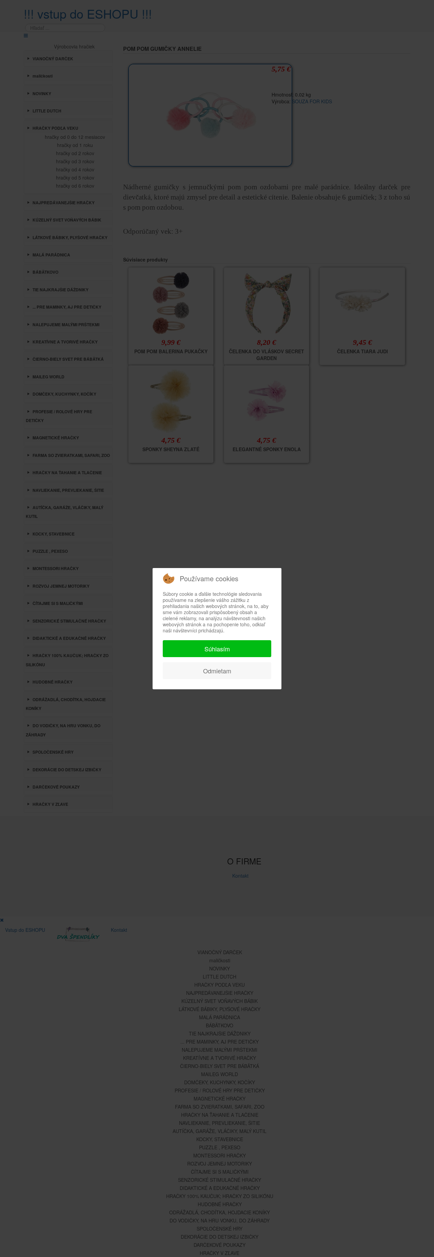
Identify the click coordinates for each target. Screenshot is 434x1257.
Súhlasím (217, 648)
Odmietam (217, 670)
